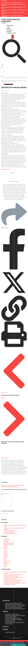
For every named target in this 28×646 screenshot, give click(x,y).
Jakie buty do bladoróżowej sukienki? (13, 618)
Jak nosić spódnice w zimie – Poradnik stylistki (15, 605)
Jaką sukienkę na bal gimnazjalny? (12, 614)
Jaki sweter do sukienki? (9, 532)
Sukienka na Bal (7, 560)
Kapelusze (6, 545)
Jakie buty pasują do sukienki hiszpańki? (13, 603)
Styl (5, 558)
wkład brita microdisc (5, 169)
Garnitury (6, 541)
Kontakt (8, 28)
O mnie (8, 26)
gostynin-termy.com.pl (10, 632)
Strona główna (4, 80)
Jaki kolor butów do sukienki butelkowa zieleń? (15, 608)
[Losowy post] (1, 76)
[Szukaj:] (8, 38)
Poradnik (6, 551)
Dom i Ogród (6, 540)
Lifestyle (5, 548)
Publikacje (6, 554)
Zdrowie (5, 566)
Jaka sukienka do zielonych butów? (7, 510)
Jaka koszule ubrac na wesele (10, 530)
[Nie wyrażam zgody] (25, 645)
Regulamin (9, 31)
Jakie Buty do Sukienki (12, 80)
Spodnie (5, 556)
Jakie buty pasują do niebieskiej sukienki (13, 607)
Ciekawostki (6, 538)
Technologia (6, 563)
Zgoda (13, 645)
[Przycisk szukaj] (12, 37)
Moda (5, 549)
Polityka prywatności (20, 645)
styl (4, 559)
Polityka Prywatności (11, 33)
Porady (5, 552)
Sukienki (5, 562)
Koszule (5, 547)
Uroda (5, 565)
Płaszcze (6, 555)
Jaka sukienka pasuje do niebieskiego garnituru (15, 604)
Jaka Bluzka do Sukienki (9, 543)
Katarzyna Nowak (5, 457)
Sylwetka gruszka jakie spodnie (10, 533)
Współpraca (9, 29)
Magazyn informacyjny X (17, 638)
